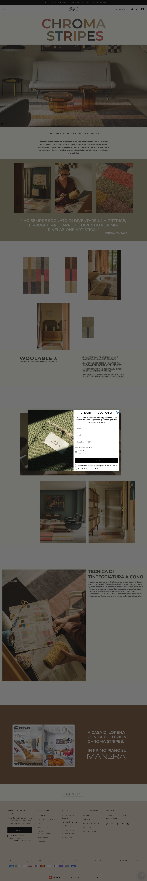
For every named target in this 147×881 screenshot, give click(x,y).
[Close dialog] (117, 412)
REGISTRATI (96, 461)
